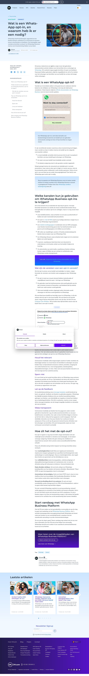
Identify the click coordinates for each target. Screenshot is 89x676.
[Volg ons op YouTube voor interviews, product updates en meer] (79, 669)
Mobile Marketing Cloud (74, 649)
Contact (37, 642)
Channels (47, 654)
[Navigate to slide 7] (50, 618)
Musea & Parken (36, 650)
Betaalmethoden (12, 653)
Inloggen (78, 5)
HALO (59, 656)
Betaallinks (10, 650)
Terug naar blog (12, 16)
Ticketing (72, 656)
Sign (71, 654)
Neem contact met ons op (47, 540)
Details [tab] (44, 334)
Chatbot (47, 656)
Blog (21, 642)
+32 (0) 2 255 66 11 (29, 664)
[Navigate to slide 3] (43, 618)
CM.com (13, 49)
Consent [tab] (25, 334)
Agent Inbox (35, 655)
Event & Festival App (62, 654)
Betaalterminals (24, 646)
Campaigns (47, 652)
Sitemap (42, 669)
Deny (26, 345)
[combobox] (50, 2)
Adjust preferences (44, 345)
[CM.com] (9, 8)
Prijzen (55, 7)
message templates (60, 392)
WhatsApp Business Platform (61, 511)
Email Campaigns (62, 652)
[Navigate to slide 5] (46, 618)
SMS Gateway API (37, 646)
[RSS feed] (76, 669)
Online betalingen (12, 657)
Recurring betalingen (25, 650)
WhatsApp (12, 19)
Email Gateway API (62, 650)
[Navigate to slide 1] (39, 618)
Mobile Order (11, 655)
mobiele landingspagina (47, 225)
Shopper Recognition (25, 653)
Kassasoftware (73, 646)
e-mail (46, 220)
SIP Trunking (11, 646)
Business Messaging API (50, 649)
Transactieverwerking (25, 655)
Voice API (10, 648)
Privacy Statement (12, 669)
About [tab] (64, 334)
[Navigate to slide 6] (48, 618)
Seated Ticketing (36, 653)
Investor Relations (50, 669)
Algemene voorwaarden (23, 669)
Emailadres (37, 629)
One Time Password (74, 652)
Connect (21, 19)
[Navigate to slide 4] (44, 618)
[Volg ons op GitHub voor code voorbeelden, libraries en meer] (68, 669)
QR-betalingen (23, 648)
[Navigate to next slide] (79, 594)
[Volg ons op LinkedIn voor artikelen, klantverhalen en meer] (74, 669)
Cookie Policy (34, 669)
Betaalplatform (48, 646)
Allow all (63, 345)
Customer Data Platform (61, 647)
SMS (50, 220)
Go (61, 2)
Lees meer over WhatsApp (46, 544)
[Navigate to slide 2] (41, 618)
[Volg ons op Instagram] (71, 669)
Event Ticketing (36, 648)
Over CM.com (12, 642)
